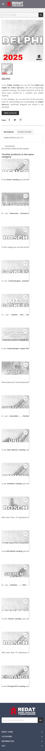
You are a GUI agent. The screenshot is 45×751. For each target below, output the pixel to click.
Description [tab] (9, 132)
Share (9, 120)
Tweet (15, 120)
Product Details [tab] (24, 132)
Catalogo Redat (15, 175)
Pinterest (20, 120)
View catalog (10, 113)
